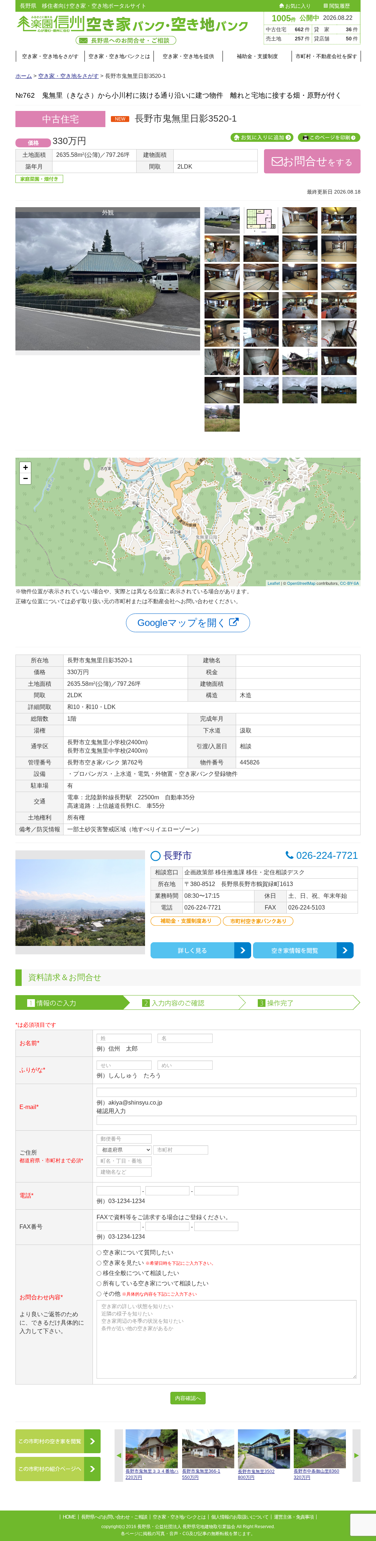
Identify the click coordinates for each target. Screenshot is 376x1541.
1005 (284, 18)
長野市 (176, 855)
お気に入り (297, 6)
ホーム (23, 76)
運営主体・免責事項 (294, 1517)
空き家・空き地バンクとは (119, 56)
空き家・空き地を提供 (188, 56)
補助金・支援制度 (257, 56)
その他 (149, 1293)
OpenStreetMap (301, 583)
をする (318, 161)
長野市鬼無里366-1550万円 (201, 1474)
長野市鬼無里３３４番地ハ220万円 (152, 1474)
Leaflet (274, 583)
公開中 (309, 18)
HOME (69, 1517)
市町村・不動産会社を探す (326, 56)
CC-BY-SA (349, 583)
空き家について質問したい (137, 1252)
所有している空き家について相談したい (155, 1283)
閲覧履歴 (339, 6)
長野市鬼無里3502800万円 (256, 1474)
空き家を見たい (158, 1263)
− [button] (25, 478)
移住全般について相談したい (140, 1273)
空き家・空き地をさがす (50, 56)
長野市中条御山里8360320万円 (316, 1474)
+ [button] (25, 467)
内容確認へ (188, 1398)
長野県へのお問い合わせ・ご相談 (114, 1517)
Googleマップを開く (183, 622)
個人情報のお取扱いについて (239, 1517)
